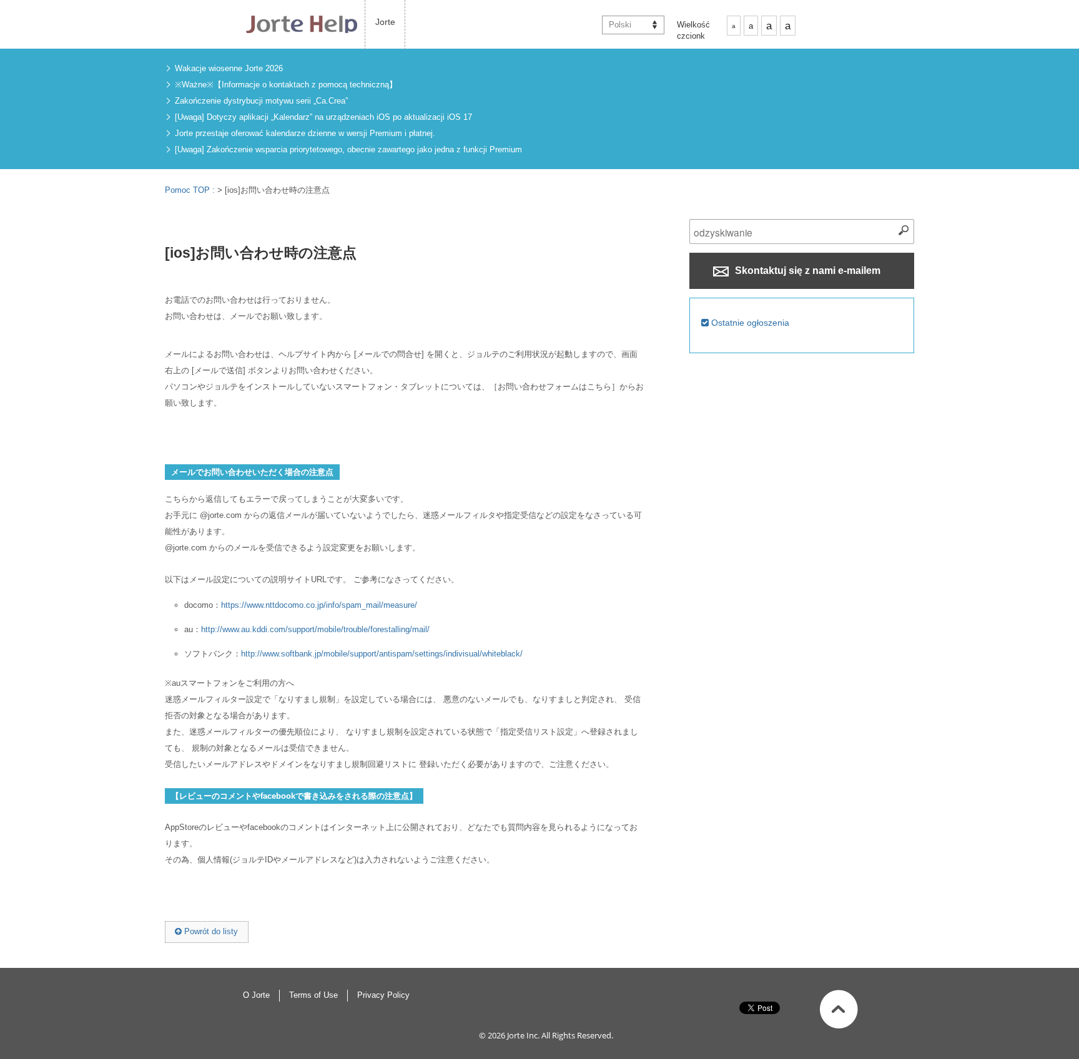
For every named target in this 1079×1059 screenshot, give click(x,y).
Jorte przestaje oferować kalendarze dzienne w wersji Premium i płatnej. (305, 133)
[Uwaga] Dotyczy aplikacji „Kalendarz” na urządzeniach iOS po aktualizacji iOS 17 (323, 117)
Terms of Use (313, 995)
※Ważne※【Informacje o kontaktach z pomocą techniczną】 (286, 84)
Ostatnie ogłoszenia (749, 323)
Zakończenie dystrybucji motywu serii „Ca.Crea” (261, 100)
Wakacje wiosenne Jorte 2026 (229, 68)
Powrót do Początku (839, 1009)
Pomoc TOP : (191, 190)
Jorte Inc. (523, 1035)
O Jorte (256, 995)
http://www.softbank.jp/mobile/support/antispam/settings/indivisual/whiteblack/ (382, 653)
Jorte (385, 22)
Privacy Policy (383, 995)
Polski (620, 24)
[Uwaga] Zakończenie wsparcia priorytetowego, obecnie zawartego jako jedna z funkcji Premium (348, 149)
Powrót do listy (210, 931)
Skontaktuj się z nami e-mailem (806, 270)
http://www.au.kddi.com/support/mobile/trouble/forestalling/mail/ (315, 629)
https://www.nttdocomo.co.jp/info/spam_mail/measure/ (319, 605)
